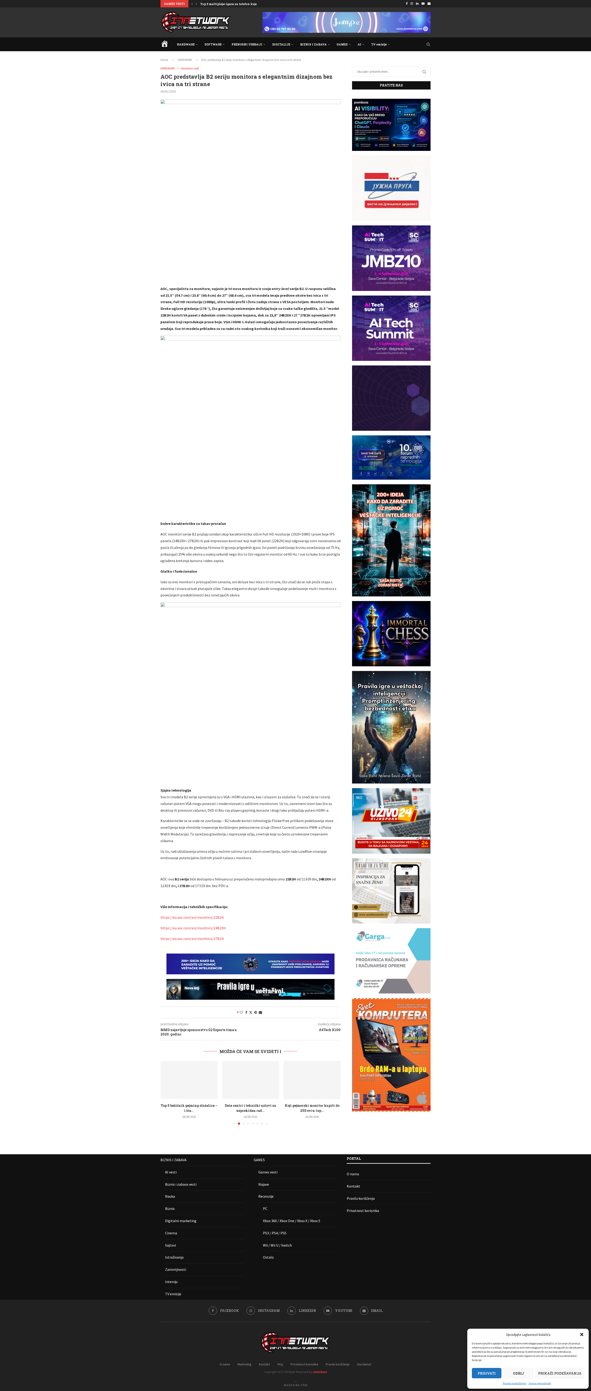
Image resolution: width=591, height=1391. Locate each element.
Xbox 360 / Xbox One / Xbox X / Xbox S (291, 1220)
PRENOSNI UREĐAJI (247, 44)
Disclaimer (364, 1364)
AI (359, 44)
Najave (263, 1184)
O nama (353, 1174)
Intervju (171, 1281)
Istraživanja (174, 1257)
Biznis (170, 1208)
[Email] (429, 3)
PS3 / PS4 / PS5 (274, 1233)
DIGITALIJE (281, 44)
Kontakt (353, 1186)
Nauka (170, 1196)
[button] (581, 1334)
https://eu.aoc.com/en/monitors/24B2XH (193, 928)
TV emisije (379, 44)
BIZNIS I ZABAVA (313, 44)
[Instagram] (411, 3)
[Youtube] (423, 3)
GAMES (342, 44)
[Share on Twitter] (250, 1012)
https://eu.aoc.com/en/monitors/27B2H (192, 938)
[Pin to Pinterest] (255, 1012)
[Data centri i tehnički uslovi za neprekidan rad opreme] (188, 1080)
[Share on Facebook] (246, 1012)
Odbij (518, 1373)
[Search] (428, 44)
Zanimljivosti (175, 1269)
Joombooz (320, 1372)
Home (164, 60)
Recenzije (266, 1196)
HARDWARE (186, 44)
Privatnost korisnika (363, 1210)
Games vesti (267, 1172)
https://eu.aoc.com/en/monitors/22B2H (192, 917)
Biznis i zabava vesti (180, 1184)
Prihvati (487, 1373)
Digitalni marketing (180, 1220)
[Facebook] (406, 3)
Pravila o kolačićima (514, 1383)
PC (265, 1208)
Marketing (244, 1364)
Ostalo (268, 1257)
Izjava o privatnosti (540, 1383)
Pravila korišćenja (361, 1198)
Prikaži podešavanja (560, 1373)
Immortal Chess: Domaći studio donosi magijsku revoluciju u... (246, 4)
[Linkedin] (417, 3)
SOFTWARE (213, 44)
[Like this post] (241, 1012)
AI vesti (171, 1172)
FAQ (280, 1364)
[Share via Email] (260, 1012)
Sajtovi (170, 1245)
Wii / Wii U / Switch (277, 1245)
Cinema (171, 1233)
